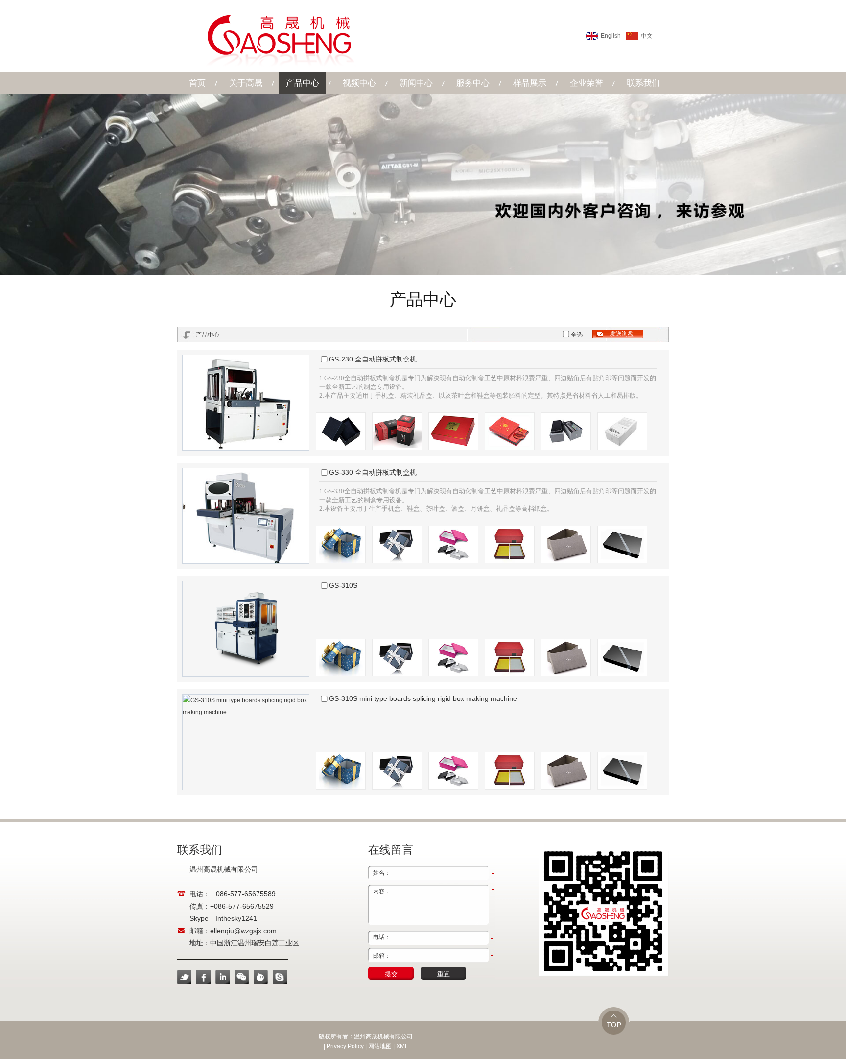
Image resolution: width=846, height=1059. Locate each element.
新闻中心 (416, 83)
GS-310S (343, 585)
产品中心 (302, 83)
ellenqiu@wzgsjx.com (243, 931)
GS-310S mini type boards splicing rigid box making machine (423, 698)
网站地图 (380, 1046)
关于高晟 (245, 83)
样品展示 (529, 83)
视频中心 (359, 83)
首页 (197, 83)
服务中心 (473, 83)
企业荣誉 (586, 83)
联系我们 (643, 83)
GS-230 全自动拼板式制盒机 (373, 359)
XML (402, 1046)
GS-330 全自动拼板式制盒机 (373, 472)
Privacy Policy (345, 1046)
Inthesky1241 (236, 918)
